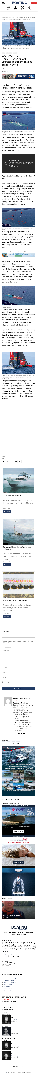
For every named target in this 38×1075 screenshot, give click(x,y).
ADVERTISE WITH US (8, 1038)
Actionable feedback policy (11, 982)
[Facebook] (3, 461)
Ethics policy (7, 986)
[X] (11, 461)
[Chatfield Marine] (18, 896)
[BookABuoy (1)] (18, 256)
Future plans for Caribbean (12, 496)
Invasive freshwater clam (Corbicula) (15, 600)
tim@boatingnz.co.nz (16, 1056)
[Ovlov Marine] (18, 834)
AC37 (16, 17)
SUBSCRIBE (5, 999)
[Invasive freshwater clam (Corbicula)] (18, 585)
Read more (7, 511)
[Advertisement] (19, 422)
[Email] (15, 461)
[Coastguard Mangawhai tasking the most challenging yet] (18, 532)
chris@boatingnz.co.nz (17, 1032)
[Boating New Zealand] (8, 715)
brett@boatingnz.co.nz (17, 1046)
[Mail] (21, 732)
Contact (4, 1012)
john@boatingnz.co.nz (17, 1020)
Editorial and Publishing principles (12, 978)
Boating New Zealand (12, 69)
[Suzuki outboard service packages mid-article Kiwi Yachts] (18, 80)
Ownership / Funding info (10, 980)
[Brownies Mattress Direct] (18, 865)
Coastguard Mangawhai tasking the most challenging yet (17, 548)
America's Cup (10, 17)
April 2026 (5, 544)
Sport (14, 52)
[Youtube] (24, 732)
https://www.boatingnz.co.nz (21, 701)
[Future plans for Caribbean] (18, 480)
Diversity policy (8, 988)
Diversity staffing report (10, 991)
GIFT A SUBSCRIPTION (9, 1002)
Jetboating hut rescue (19, 915)
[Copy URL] (20, 461)
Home (3, 17)
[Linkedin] (7, 461)
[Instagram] (16, 732)
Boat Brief (9, 52)
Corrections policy (8, 984)
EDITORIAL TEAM (7, 1010)
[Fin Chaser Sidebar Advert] (18, 796)
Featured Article (17, 913)
